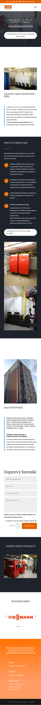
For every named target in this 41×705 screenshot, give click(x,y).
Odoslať (29, 526)
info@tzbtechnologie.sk (17, 666)
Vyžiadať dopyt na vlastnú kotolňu (20, 35)
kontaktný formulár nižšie (19, 122)
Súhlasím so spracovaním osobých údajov (21, 521)
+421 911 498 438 (16, 675)
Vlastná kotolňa (20, 26)
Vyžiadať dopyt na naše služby (18, 232)
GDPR (32, 702)
